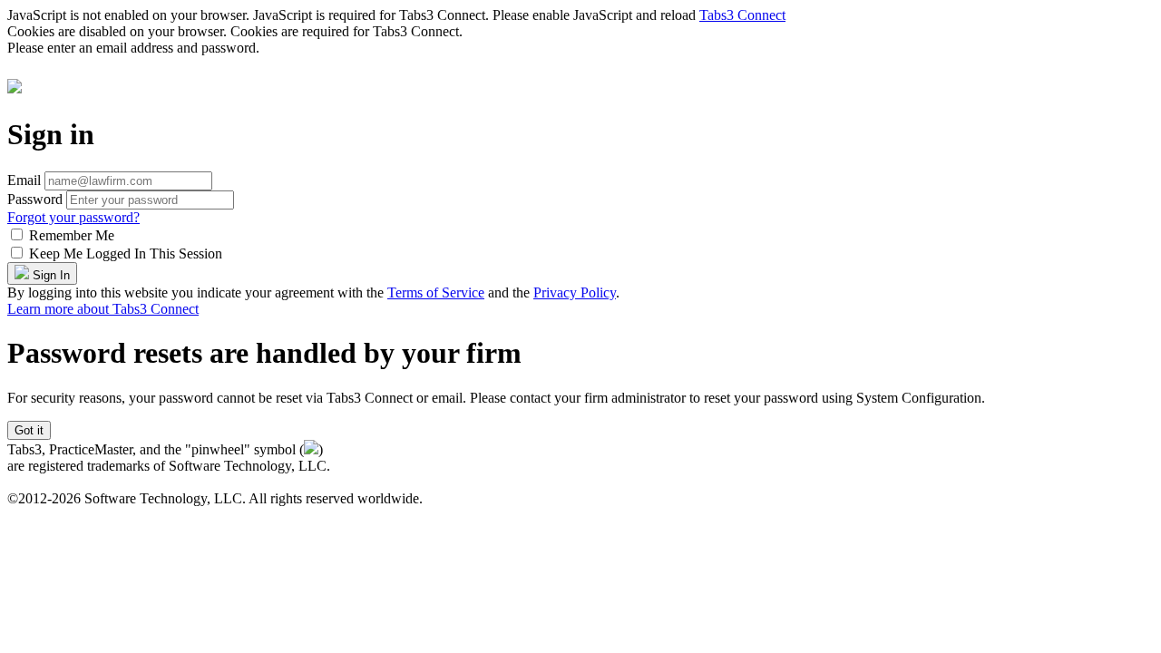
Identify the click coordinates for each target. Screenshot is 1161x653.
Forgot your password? (73, 217)
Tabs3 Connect (742, 15)
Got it (29, 430)
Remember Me (71, 235)
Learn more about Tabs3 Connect (103, 309)
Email (24, 180)
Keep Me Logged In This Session (125, 253)
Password (35, 199)
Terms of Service (435, 292)
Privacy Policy (574, 292)
